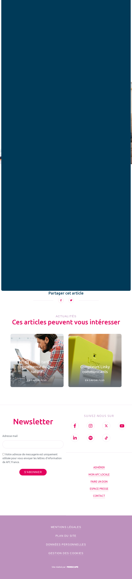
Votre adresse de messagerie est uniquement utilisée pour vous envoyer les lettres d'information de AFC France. (32, 458)
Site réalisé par (59, 567)
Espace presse (99, 488)
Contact (99, 495)
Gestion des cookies (65, 553)
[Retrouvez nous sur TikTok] (106, 438)
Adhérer (99, 467)
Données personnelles (66, 544)
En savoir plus (37, 380)
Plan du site (66, 535)
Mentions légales (66, 527)
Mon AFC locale (99, 474)
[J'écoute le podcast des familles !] (91, 438)
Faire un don (99, 481)
